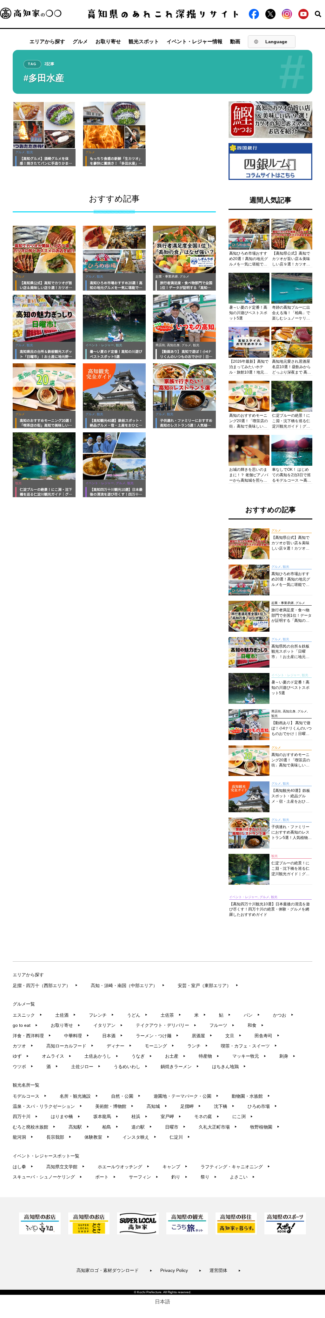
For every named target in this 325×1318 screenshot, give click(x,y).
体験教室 (96, 1137)
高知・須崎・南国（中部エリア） (128, 985)
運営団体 (225, 1270)
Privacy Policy (181, 1270)
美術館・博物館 (114, 1106)
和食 (256, 1025)
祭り (209, 1176)
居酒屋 (202, 1035)
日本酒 (112, 1035)
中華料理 (76, 1035)
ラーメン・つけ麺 (157, 1035)
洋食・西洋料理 (32, 1035)
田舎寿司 (267, 1035)
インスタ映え (139, 1137)
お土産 (175, 1056)
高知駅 (79, 1126)
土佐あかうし (101, 1056)
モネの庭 (206, 1116)
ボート (105, 1176)
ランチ (197, 1045)
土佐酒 (65, 1015)
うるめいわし (131, 1066)
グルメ (80, 41)
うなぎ (141, 1056)
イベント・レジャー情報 (194, 41)
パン (252, 1015)
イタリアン (108, 1025)
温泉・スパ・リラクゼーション (47, 1106)
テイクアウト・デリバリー (166, 1025)
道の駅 (141, 1126)
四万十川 (25, 1116)
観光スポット (144, 41)
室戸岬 (171, 1116)
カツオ (23, 1045)
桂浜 (139, 1116)
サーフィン (143, 1176)
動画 (235, 41)
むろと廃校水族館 (34, 1126)
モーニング (159, 1045)
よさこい (242, 1176)
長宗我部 (58, 1137)
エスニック (27, 1015)
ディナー (119, 1045)
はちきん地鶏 (229, 1066)
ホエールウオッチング (123, 1166)
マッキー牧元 (249, 1056)
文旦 (233, 1035)
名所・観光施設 (79, 1096)
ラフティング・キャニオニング (235, 1166)
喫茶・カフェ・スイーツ (249, 1045)
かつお (283, 1015)
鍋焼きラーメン (180, 1066)
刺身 (287, 1056)
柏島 (110, 1126)
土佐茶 (171, 1015)
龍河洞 (23, 1137)
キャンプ (175, 1166)
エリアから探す (47, 41)
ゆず (21, 1056)
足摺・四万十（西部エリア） (45, 985)
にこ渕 (242, 1116)
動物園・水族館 (251, 1096)
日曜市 (175, 1126)
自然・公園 (126, 1096)
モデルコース (30, 1096)
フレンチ (101, 1015)
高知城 (157, 1106)
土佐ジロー (86, 1066)
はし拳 (23, 1166)
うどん (137, 1015)
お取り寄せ (108, 41)
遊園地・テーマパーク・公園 (186, 1096)
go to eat (25, 1025)
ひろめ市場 (262, 1106)
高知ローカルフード (70, 1045)
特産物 (209, 1056)
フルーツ (222, 1025)
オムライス (56, 1056)
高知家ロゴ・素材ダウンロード (114, 1270)
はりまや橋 (65, 1116)
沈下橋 (224, 1106)
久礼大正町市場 (218, 1126)
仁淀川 (179, 1137)
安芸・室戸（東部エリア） (208, 985)
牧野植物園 (265, 1126)
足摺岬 (190, 1106)
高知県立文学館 (65, 1166)
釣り (179, 1176)
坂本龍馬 (105, 1116)
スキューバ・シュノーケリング (47, 1176)
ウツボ (23, 1066)
